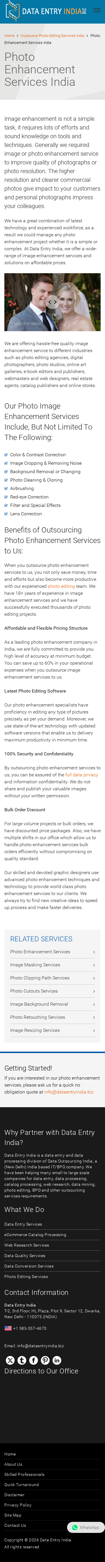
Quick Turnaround (21, 1484)
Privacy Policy (18, 1505)
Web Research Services (26, 1245)
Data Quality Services (25, 1255)
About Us (13, 1464)
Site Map (12, 1515)
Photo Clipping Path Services (39, 978)
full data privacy (81, 775)
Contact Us (15, 1525)
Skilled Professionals (24, 1474)
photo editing (61, 586)
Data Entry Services (23, 1224)
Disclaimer (14, 1494)
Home (9, 35)
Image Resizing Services (35, 1030)
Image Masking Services (35, 965)
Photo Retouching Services (37, 1017)
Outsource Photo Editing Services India (52, 35)
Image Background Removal (39, 1004)
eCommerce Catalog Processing (35, 1234)
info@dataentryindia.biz (69, 1092)
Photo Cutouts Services (34, 991)
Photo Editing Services (26, 1276)
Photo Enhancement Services (40, 951)
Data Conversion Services (29, 1266)
